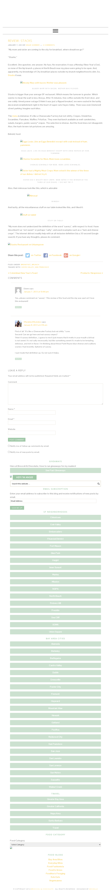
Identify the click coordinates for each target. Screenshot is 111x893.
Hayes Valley (27, 267)
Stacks (11, 75)
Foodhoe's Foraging (55, 873)
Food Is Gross (55, 870)
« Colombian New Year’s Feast (23, 273)
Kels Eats (55, 877)
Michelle (93, 889)
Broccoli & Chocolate (55, 14)
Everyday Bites (55, 863)
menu (15, 116)
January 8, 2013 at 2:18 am (35, 325)
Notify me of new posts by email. (25, 452)
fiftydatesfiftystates (32, 322)
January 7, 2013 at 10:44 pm (36, 291)
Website (11, 429)
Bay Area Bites (55, 859)
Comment (12, 382)
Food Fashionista (55, 866)
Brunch (35, 264)
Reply (18, 307)
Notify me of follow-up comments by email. (29, 446)
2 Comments (49, 45)
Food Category (17, 840)
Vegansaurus (55, 880)
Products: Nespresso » (92, 273)
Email (11, 419)
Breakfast (26, 264)
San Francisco (42, 267)
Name (11, 409)
